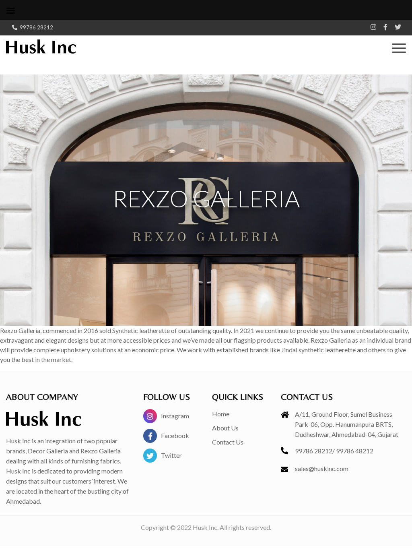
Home (220, 414)
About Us (225, 428)
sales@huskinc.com (321, 468)
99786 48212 (354, 451)
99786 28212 (36, 27)
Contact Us (227, 442)
